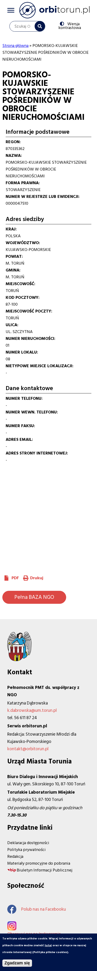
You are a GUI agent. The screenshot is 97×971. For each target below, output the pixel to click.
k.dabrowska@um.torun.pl (32, 710)
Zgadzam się (17, 963)
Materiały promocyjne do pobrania (38, 863)
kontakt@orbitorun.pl (27, 749)
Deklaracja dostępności (28, 842)
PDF (15, 578)
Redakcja (15, 856)
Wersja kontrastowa (70, 25)
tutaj (48, 945)
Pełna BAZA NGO (34, 597)
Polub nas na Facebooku (43, 909)
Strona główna (15, 45)
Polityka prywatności (26, 849)
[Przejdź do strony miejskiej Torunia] (19, 659)
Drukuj (36, 578)
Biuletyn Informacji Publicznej (44, 870)
